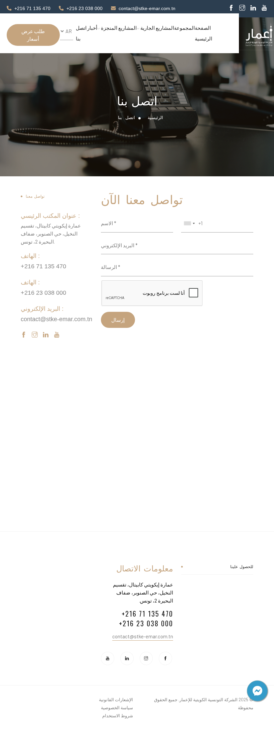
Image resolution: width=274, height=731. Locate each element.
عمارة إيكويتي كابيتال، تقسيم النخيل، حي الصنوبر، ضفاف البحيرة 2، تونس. (143, 592)
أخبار (92, 28)
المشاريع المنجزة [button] (118, 28)
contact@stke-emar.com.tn (147, 8)
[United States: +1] (189, 223)
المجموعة (184, 28)
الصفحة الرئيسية (203, 33)
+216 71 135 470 (32, 8)
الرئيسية (155, 117)
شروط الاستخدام (117, 715)
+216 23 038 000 (84, 8)
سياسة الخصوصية (117, 707)
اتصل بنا (81, 33)
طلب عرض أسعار (33, 35)
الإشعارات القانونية (116, 699)
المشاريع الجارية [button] (156, 28)
